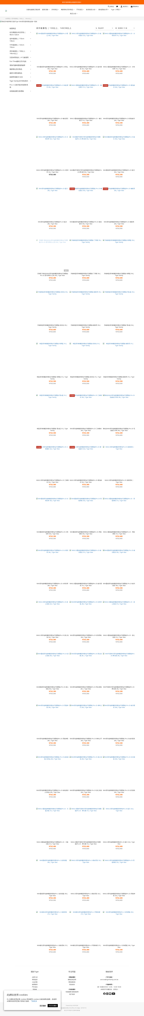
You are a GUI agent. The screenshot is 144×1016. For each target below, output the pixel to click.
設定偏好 (43, 1006)
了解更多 (34, 1001)
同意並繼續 (53, 1006)
